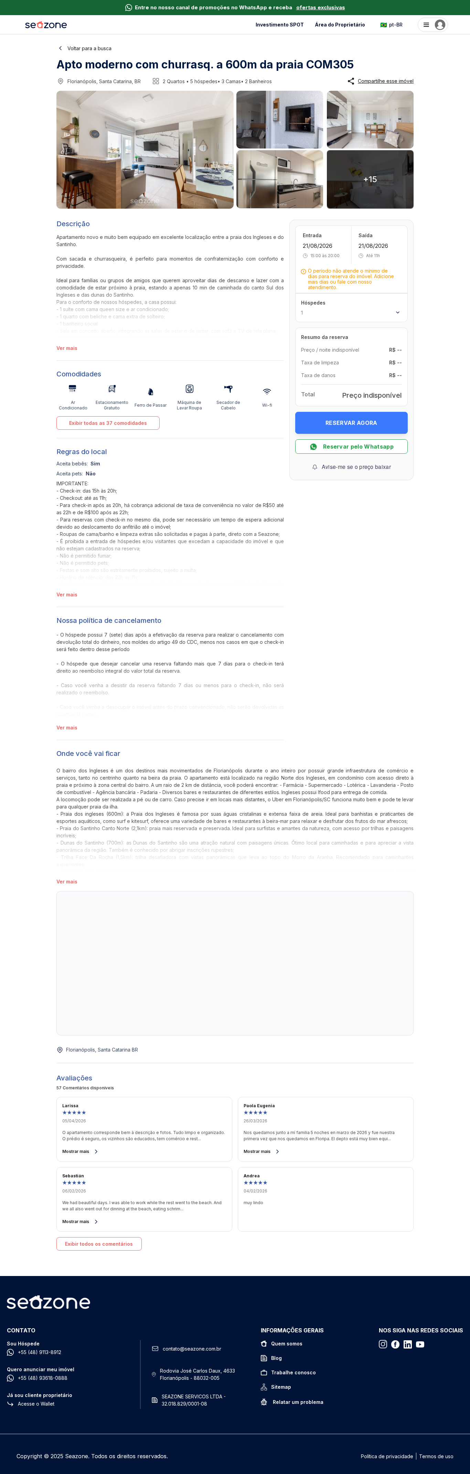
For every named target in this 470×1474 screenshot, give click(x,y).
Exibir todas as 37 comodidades (108, 423)
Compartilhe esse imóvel (386, 81)
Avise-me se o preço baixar (356, 467)
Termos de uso (436, 1456)
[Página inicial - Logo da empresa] (46, 24)
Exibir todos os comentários (99, 1244)
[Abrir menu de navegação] (433, 25)
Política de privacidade (387, 1456)
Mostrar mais (75, 1151)
